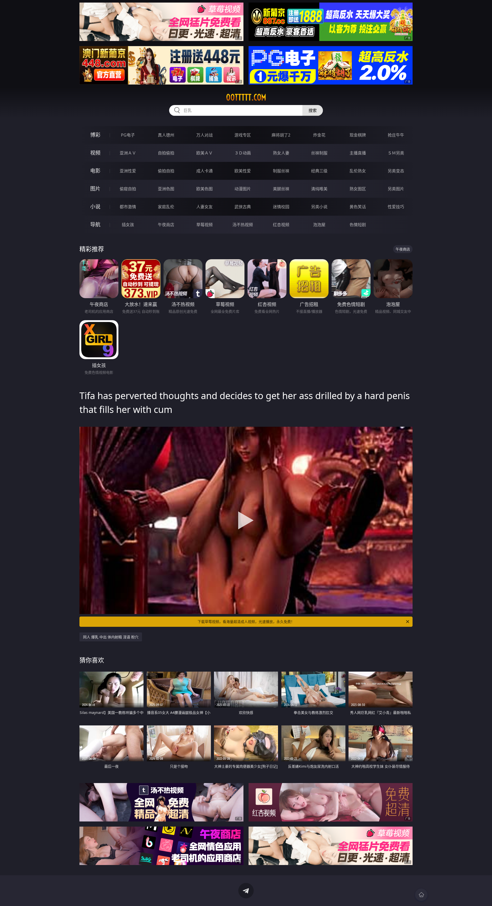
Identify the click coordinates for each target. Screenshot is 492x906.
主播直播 (358, 153)
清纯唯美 (319, 189)
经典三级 (319, 171)
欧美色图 (204, 189)
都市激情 (128, 207)
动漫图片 (242, 189)
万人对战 (204, 135)
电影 (95, 170)
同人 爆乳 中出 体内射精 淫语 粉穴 (110, 636)
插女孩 (128, 224)
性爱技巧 (396, 207)
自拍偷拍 (166, 153)
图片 (95, 188)
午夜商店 (166, 224)
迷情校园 (281, 207)
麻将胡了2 (281, 135)
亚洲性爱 (128, 171)
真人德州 (166, 135)
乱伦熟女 (358, 171)
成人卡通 (204, 171)
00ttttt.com (246, 97)
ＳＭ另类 (396, 153)
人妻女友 (204, 207)
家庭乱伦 (166, 207)
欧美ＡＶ (204, 153)
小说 (95, 206)
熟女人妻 (281, 153)
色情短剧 (358, 224)
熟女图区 (358, 189)
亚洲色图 (166, 189)
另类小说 (319, 207)
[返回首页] (421, 895)
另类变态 (396, 171)
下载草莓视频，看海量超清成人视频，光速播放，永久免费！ (246, 621)
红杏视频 (281, 224)
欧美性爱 (242, 171)
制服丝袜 (281, 171)
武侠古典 (242, 207)
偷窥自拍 (128, 189)
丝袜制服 (319, 153)
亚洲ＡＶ (128, 153)
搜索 (313, 110)
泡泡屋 (319, 224)
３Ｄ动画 (242, 153)
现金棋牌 (358, 135)
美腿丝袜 (281, 189)
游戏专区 (242, 135)
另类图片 (396, 189)
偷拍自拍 (166, 171)
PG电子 (128, 135)
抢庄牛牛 (396, 135)
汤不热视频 (242, 224)
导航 (95, 224)
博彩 (95, 134)
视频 (95, 152)
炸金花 (319, 135)
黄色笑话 (358, 207)
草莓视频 (204, 224)
